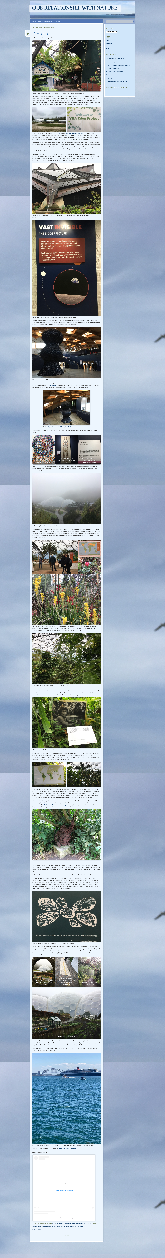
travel (91, 1223)
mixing (84, 1224)
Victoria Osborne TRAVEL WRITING (115, 58)
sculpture (34, 1226)
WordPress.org (109, 48)
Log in (107, 40)
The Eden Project (55, 1226)
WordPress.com (36, 1255)
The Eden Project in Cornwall (74, 133)
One (60, 1148)
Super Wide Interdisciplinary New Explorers (61, 427)
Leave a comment (36, 1229)
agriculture (35, 1224)
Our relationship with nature (74, 8)
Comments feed (110, 46)
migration (79, 1224)
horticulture (66, 1224)
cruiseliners (49, 1224)
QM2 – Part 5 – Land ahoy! (112, 68)
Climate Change (59, 1223)
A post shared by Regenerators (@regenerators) (64, 1218)
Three (67, 1148)
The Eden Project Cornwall (67, 1226)
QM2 (95, 1224)
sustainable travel (46, 1226)
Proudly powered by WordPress (14, 1255)
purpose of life (89, 1224)
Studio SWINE (52, 385)
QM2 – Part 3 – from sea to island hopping (116, 74)
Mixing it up (40, 33)
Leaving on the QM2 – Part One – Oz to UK (116, 81)
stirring (39, 1226)
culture (55, 1224)
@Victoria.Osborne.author (116, 87)
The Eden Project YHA (80, 1226)
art (39, 1224)
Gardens (77, 1223)
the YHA (58, 133)
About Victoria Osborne (45, 21)
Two (64, 1148)
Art (53, 1223)
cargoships (43, 1224)
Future (73, 1223)
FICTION (57, 21)
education (59, 1224)
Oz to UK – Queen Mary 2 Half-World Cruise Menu (118, 65)
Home (34, 21)
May (28, 32)
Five (74, 1148)
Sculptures (86, 1223)
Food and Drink (67, 1223)
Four (71, 1148)
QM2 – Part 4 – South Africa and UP (115, 71)
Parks (81, 1223)
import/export (72, 1224)
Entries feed (109, 43)
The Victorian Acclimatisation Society (55, 805)
